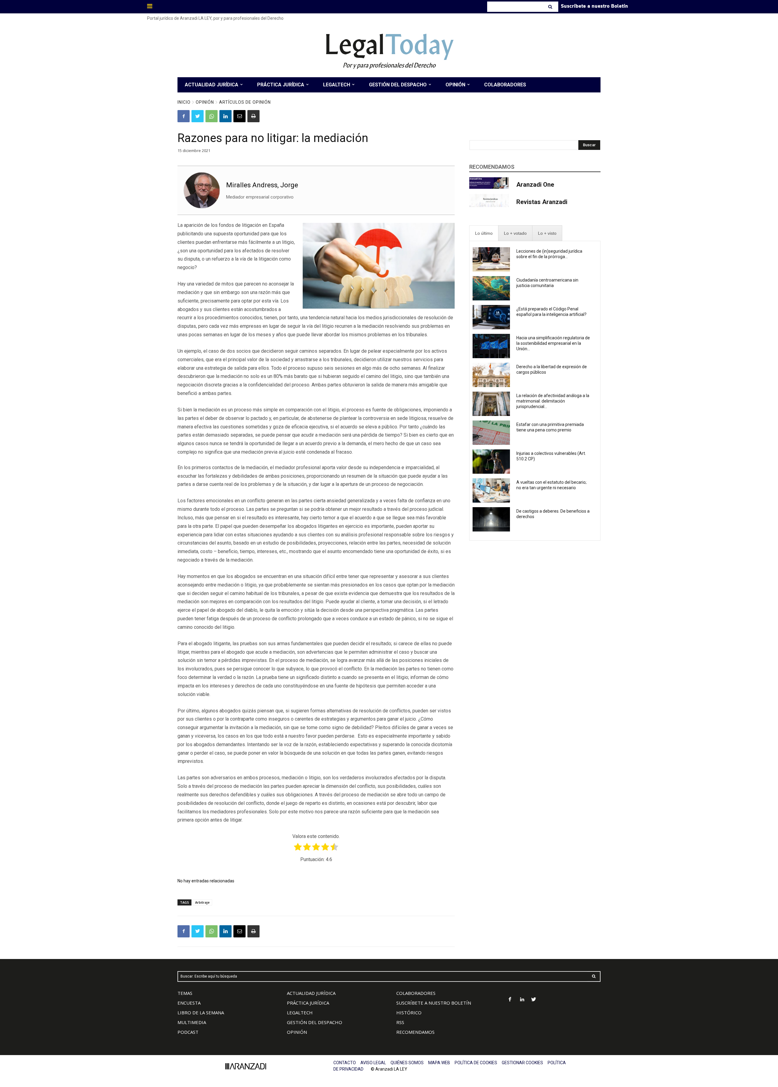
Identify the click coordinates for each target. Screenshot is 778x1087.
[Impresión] (253, 116)
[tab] (483, 233)
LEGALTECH (300, 1012)
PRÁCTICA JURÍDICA (308, 1003)
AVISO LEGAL (373, 1062)
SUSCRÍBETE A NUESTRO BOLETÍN (433, 1003)
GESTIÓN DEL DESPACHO (314, 1022)
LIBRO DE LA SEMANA (200, 1012)
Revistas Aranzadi (541, 202)
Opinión (205, 102)
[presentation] (483, 233)
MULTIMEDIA (191, 1022)
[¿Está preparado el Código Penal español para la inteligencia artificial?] (491, 317)
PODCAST (187, 1032)
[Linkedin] (225, 116)
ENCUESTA (189, 1003)
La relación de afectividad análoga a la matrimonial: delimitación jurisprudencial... (552, 401)
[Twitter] (197, 116)
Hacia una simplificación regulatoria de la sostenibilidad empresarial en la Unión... (553, 343)
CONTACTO (344, 1062)
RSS (400, 1022)
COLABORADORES (415, 993)
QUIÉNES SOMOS (407, 1062)
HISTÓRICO (409, 1012)
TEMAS (184, 993)
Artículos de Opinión (245, 102)
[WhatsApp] (211, 116)
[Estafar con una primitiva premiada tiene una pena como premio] (491, 433)
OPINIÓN (297, 1032)
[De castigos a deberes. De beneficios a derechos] (491, 519)
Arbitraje (202, 902)
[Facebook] (183, 116)
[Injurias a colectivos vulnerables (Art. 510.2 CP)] (491, 461)
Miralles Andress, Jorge (262, 185)
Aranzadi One (535, 184)
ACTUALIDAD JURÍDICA (311, 993)
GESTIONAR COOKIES (522, 1062)
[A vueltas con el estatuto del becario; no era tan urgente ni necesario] (491, 490)
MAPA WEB (439, 1062)
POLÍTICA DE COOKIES (476, 1062)
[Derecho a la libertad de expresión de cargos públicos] (491, 375)
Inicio (184, 102)
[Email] (239, 116)
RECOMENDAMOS (415, 1032)
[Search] (551, 7)
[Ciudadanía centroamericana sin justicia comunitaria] (491, 288)
